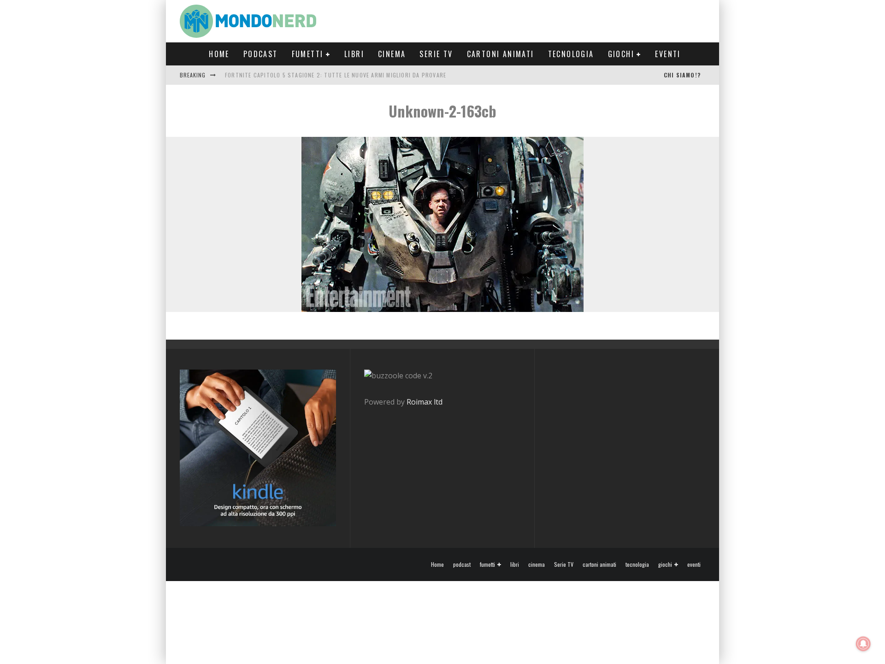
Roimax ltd (424, 402)
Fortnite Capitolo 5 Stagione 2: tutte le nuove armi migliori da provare (335, 75)
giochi (621, 53)
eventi (667, 53)
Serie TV (436, 53)
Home (219, 53)
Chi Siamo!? (682, 75)
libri (354, 53)
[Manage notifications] (863, 643)
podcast (260, 53)
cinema (392, 53)
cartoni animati (500, 53)
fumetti (308, 53)
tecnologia (571, 53)
